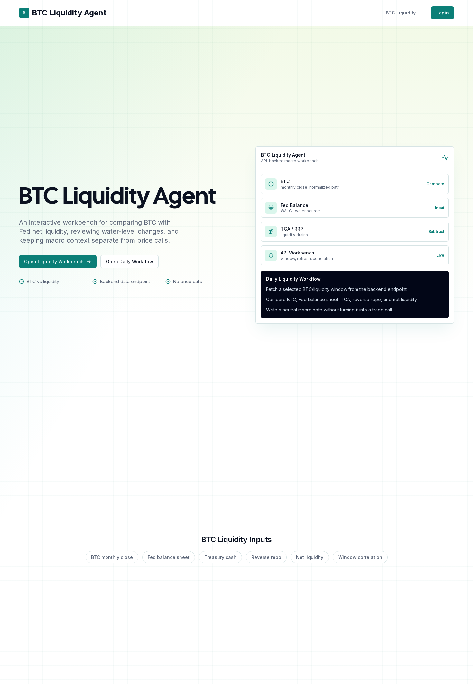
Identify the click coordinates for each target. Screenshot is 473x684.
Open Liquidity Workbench (54, 261)
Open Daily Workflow (129, 261)
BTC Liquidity (401, 12)
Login (442, 12)
